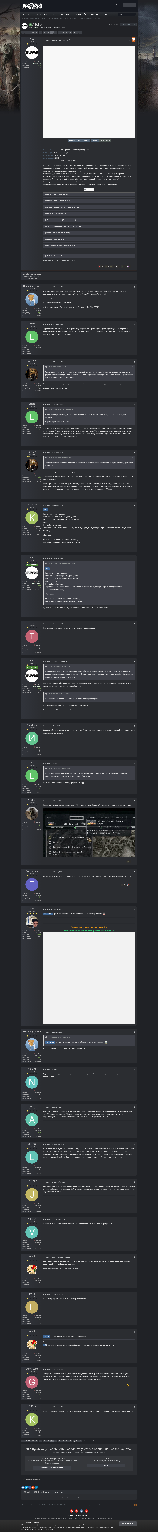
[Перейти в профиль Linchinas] (31, 1079)
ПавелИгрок (32, 794)
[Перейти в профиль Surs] (25, 26)
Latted (32, 246)
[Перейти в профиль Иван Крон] (31, 661)
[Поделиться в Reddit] (33, 1410)
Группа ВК (72, 63)
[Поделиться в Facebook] (29, 1410)
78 (134, 24)
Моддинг (95, 14)
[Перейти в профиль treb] (31, 559)
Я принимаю (129, 1524)
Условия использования (45, 1529)
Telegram (94, 63)
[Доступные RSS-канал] (135, 1427)
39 (66, 32)
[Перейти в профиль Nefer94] (31, 1004)
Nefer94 (32, 991)
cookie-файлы (37, 1525)
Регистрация (130, 5)
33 (44, 32)
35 (51, 32)
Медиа (46, 14)
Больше (106, 14)
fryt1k (32, 1216)
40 (70, 32)
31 (36, 32)
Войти (106, 1388)
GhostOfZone (32, 1291)
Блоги (55, 14)
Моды (29, 14)
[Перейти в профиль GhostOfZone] (31, 1304)
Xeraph (32, 1179)
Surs (32, 39)
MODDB (86, 63)
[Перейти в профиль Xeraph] (31, 1192)
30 (33, 32)
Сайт (79, 63)
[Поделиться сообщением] (129, 40)
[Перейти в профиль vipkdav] (31, 1154)
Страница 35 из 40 (89, 32)
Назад (28, 32)
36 (55, 32)
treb (32, 545)
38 (63, 32)
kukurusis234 (32, 427)
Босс (32, 831)
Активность (66, 14)
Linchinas (32, 1066)
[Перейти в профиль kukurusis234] (31, 440)
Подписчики (126, 24)
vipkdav (32, 1141)
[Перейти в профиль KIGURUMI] (31, 1342)
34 (48, 32)
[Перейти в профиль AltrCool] (31, 736)
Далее (75, 32)
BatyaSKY (32, 284)
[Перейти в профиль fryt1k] (31, 1229)
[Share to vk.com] (23, 1410)
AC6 (32, 1029)
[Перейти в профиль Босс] (31, 844)
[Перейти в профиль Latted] (31, 259)
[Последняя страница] (80, 32)
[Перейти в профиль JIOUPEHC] (31, 1117)
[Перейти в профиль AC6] (31, 1042)
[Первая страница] (23, 32)
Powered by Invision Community (79, 1443)
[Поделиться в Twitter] (26, 1410)
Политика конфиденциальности (79, 1438)
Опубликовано (52, 40)
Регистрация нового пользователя (52, 1390)
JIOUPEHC (32, 1104)
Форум (38, 14)
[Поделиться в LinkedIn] (36, 1410)
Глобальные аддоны (60, 28)
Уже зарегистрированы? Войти (109, 5)
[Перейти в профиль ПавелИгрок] (31, 807)
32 (40, 32)
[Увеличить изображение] (89, 53)
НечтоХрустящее (32, 209)
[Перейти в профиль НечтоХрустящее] (31, 222)
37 (59, 32)
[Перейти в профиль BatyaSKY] (31, 297)
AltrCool (32, 723)
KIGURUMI (32, 1329)
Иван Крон (31, 648)
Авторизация (114, 24)
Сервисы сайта (81, 14)
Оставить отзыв (105, 63)
